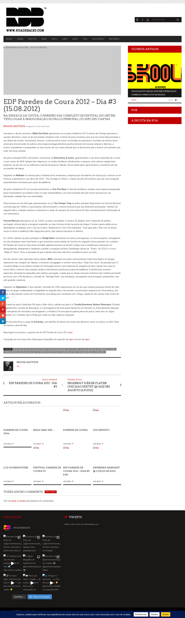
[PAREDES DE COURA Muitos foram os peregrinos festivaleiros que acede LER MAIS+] (77, 411)
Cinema (20, 39)
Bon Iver (18, 349)
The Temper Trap (42, 352)
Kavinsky (63, 349)
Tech (85, 39)
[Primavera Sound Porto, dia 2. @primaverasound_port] (32, 544)
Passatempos (98, 39)
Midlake (93, 349)
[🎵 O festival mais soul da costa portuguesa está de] (12, 563)
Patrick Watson (12, 352)
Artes (54, 39)
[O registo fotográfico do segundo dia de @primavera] (32, 563)
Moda (44, 39)
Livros (64, 39)
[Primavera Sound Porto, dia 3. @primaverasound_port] (12, 544)
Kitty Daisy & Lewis (78, 349)
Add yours (50, 492)
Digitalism (36, 349)
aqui (70, 332)
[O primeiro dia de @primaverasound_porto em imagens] (51, 563)
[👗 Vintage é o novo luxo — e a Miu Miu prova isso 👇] (51, 583)
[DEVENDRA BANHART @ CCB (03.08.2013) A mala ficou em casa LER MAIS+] (107, 448)
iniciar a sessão (18, 500)
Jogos (75, 39)
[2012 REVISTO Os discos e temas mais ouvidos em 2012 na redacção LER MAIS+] (107, 411)
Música (9, 39)
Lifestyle (32, 39)
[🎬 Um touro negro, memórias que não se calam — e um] (12, 583)
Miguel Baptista (14, 126)
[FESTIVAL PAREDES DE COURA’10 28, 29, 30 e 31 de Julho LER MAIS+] (47, 448)
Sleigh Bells (27, 352)
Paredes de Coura (107, 349)
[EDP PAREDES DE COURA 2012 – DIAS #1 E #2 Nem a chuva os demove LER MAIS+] (77, 448)
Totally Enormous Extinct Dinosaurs (70, 352)
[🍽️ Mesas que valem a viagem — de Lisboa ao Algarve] (32, 583)
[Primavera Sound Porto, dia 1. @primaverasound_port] (51, 544)
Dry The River (49, 349)
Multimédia (114, 39)
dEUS (26, 349)
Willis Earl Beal (97, 352)
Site (18, 366)
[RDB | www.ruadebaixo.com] (30, 19)
